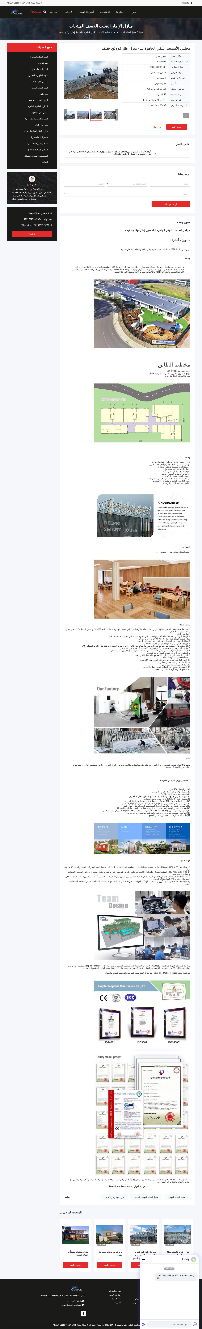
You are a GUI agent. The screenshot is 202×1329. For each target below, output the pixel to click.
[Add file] (195, 1324)
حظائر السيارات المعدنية (37, 143)
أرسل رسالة (171, 204)
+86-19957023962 (32, 219)
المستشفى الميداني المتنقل (36, 156)
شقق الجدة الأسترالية (38, 137)
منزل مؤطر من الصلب (114, 1197)
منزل (140, 32)
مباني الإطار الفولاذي (176, 1197)
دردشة (32, 233)
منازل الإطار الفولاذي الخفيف (146, 1197)
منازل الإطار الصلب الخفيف (124, 32)
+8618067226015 (41, 225)
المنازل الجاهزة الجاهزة (38, 106)
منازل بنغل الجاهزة (40, 112)
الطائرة (45, 162)
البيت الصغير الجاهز (39, 88)
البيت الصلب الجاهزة (39, 57)
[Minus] (144, 1259)
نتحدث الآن (176, 127)
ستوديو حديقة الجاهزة (38, 81)
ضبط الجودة (116, 1299)
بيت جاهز (44, 94)
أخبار (143, 1291)
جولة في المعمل (115, 1295)
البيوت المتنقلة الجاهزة (38, 100)
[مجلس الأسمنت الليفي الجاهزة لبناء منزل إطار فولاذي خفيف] (91, 80)
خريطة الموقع (140, 1299)
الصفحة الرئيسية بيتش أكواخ (36, 119)
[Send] (143, 1324)
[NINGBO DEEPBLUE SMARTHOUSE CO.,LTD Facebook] (192, 3)
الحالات (142, 1295)
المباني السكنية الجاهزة (38, 150)
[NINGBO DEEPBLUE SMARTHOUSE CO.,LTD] (16, 12)
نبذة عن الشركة (115, 1291)
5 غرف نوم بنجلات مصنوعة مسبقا (110, 1253)
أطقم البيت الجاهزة (39, 69)
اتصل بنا (118, 1303)
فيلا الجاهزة (43, 63)
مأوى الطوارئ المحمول (38, 75)
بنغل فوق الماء (41, 125)
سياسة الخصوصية (138, 1303)
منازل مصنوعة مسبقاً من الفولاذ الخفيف (77, 1253)
